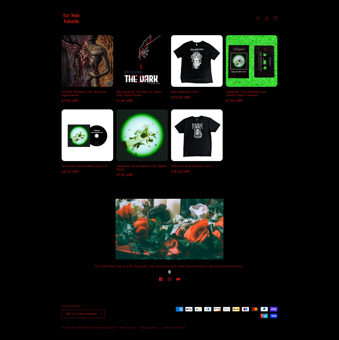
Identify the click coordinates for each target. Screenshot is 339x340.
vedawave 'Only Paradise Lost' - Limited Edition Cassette (247, 93)
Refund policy (128, 327)
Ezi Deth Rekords (82, 327)
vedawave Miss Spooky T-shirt (191, 166)
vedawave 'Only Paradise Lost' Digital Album (141, 167)
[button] (258, 18)
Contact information (173, 327)
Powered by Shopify (104, 327)
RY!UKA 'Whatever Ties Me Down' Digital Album (84, 93)
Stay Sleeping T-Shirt (185, 91)
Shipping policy (149, 327)
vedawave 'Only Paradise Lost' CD (84, 166)
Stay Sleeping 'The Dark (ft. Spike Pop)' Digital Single (138, 93)
